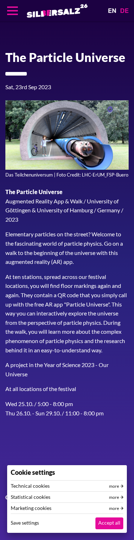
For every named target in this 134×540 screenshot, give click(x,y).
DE (124, 11)
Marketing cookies (31, 508)
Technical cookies (30, 485)
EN (112, 11)
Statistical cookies (30, 497)
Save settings (25, 523)
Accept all (109, 523)
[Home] (57, 11)
